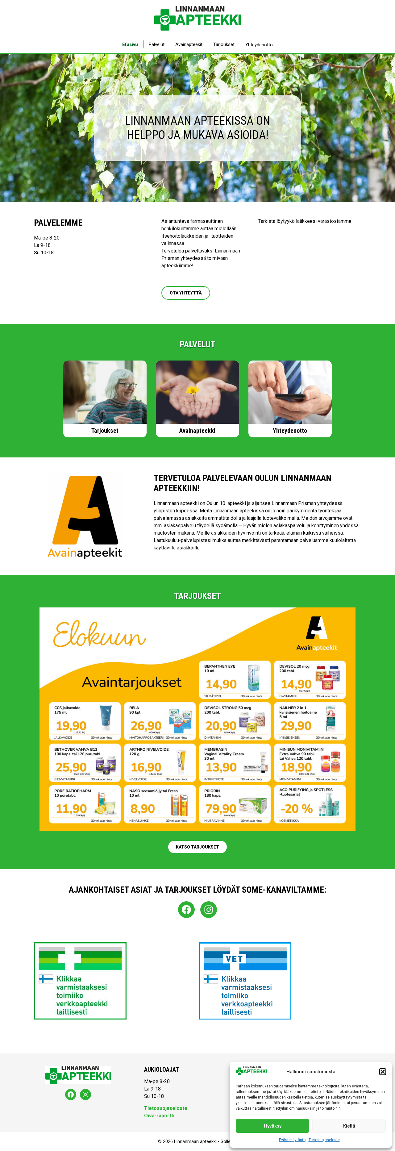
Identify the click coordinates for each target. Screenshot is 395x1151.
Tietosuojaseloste (324, 1140)
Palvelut (156, 44)
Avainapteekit (188, 44)
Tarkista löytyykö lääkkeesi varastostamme (304, 221)
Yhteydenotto (259, 45)
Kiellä (349, 1126)
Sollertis (229, 1141)
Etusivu (130, 44)
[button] (383, 1072)
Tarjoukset (224, 44)
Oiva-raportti (159, 1116)
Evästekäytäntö (292, 1140)
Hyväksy (272, 1126)
